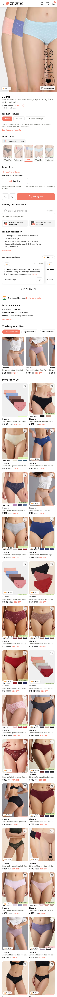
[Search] (42, 4)
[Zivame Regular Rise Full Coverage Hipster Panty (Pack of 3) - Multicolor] (15, 444)
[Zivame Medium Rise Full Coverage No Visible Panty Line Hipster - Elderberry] (36, 351)
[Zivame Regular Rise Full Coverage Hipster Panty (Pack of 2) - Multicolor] (42, 400)
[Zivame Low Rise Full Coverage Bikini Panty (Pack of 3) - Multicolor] (42, 889)
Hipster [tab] (7, 119)
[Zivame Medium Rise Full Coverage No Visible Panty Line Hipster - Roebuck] (13, 351)
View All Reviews (28, 289)
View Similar (49, 88)
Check (50, 210)
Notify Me (38, 196)
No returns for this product (43, 223)
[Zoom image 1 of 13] (28, 49)
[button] (3, 3)
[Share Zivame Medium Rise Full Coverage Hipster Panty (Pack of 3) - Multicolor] (5, 196)
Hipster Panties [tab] (30, 332)
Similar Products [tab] (11, 332)
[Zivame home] (14, 4)
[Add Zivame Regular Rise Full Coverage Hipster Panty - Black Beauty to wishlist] (52, 964)
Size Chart (17, 181)
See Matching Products (11, 130)
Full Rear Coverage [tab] (35, 119)
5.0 (6, 88)
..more (34, 274)
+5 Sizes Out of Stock (10, 172)
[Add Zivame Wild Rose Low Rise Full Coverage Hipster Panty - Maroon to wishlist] (25, 742)
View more (6, 250)
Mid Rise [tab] (19, 119)
